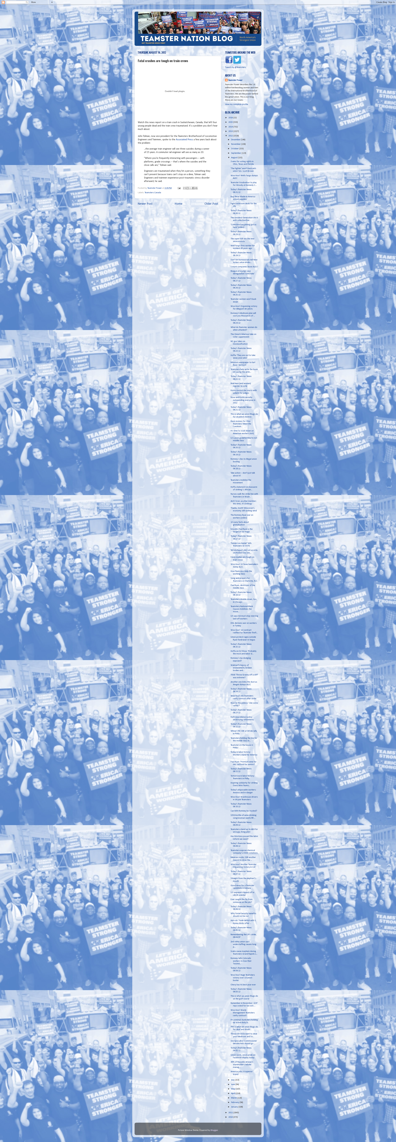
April (233, 1093)
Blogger (214, 1130)
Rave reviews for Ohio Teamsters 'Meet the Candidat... (241, 424)
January (234, 1107)
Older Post (211, 203)
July (233, 1080)
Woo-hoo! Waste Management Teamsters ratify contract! (243, 1013)
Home (178, 203)
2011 (230, 1113)
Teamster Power (235, 80)
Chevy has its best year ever (243, 985)
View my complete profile (236, 104)
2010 (230, 1117)
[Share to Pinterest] (196, 188)
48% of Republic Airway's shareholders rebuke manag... (242, 1065)
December (236, 140)
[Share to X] (190, 188)
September (236, 153)
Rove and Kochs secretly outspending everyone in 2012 (243, 400)
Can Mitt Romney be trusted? (244, 811)
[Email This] (184, 188)
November (236, 144)
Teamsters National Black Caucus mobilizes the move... (242, 609)
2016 (230, 118)
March (234, 1098)
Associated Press (184, 139)
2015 (230, 122)
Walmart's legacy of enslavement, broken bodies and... (241, 668)
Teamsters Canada (153, 192)
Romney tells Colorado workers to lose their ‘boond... (241, 961)
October (235, 149)
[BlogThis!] (187, 188)
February (235, 1102)
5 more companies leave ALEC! (244, 267)
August (234, 158)
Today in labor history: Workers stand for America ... (244, 755)
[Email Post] (179, 188)
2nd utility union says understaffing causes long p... (243, 944)
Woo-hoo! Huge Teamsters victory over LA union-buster (243, 978)
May (233, 1089)
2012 (230, 136)
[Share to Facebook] (193, 188)
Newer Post (145, 203)
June (233, 1084)
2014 (230, 127)
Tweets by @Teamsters (235, 67)
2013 (230, 131)
